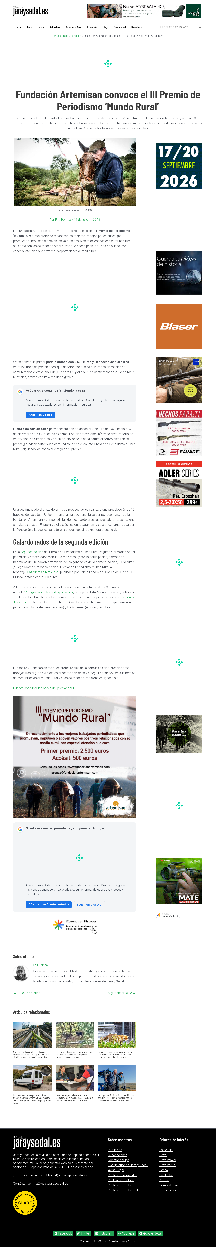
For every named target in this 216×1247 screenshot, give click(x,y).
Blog (65, 35)
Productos (166, 1175)
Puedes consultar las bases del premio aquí (43, 688)
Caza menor (167, 1165)
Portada (56, 35)
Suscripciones (117, 1155)
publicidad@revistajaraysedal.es (65, 1175)
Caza (163, 1155)
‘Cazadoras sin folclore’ (43, 572)
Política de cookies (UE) (124, 1190)
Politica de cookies (121, 1180)
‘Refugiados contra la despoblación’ (48, 592)
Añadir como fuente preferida (49, 904)
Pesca (163, 1170)
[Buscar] (200, 27)
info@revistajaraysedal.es (50, 1183)
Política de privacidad (122, 1175)
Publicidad (115, 1150)
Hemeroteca (168, 1190)
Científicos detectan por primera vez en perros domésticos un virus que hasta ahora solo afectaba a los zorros (115, 1054)
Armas (164, 1180)
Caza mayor (167, 1160)
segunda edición (32, 552)
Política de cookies (121, 1185)
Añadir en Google (40, 414)
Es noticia (76, 35)
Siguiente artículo (122, 992)
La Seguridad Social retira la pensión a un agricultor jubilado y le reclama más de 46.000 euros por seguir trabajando (116, 1098)
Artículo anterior (26, 992)
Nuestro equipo (118, 1160)
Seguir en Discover (89, 904)
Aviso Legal (116, 1170)
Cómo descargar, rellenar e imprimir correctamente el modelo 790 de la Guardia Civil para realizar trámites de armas (74, 1098)
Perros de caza (169, 1185)
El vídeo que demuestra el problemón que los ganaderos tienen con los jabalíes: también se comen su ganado (74, 1054)
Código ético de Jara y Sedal (128, 1165)
